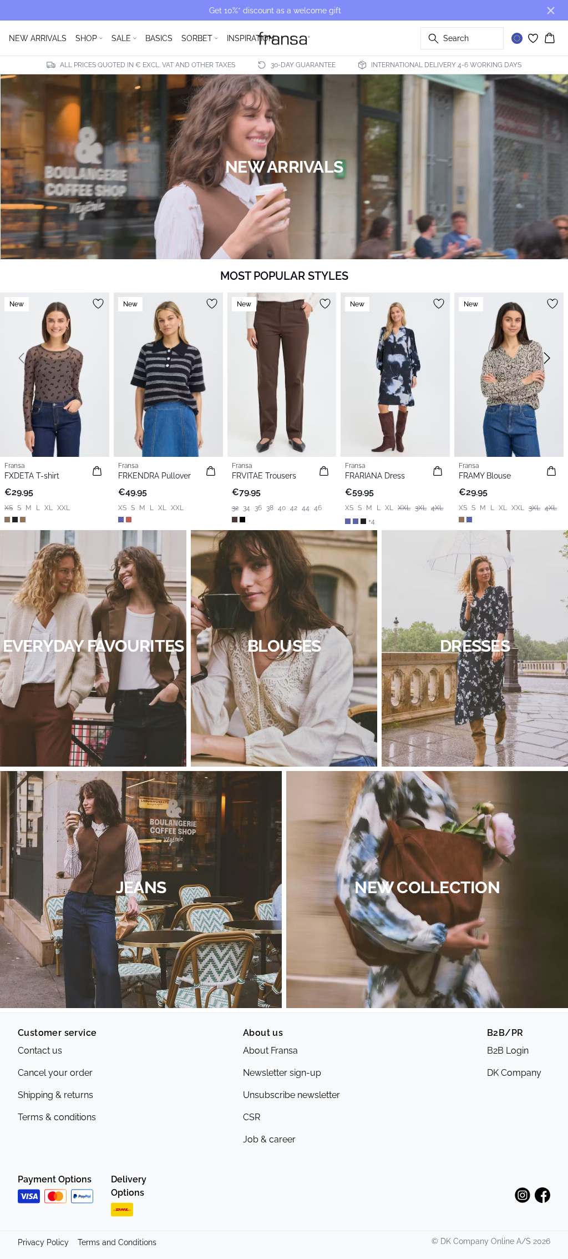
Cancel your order (55, 1072)
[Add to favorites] (98, 304)
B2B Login (508, 1050)
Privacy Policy (43, 1242)
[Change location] (517, 38)
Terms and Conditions (117, 1242)
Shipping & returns (55, 1095)
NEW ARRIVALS (38, 38)
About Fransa (270, 1050)
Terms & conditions (57, 1117)
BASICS (159, 38)
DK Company (514, 1072)
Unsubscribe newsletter (291, 1095)
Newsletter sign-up (282, 1072)
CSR (251, 1117)
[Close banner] (550, 10)
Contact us (40, 1050)
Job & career (269, 1139)
